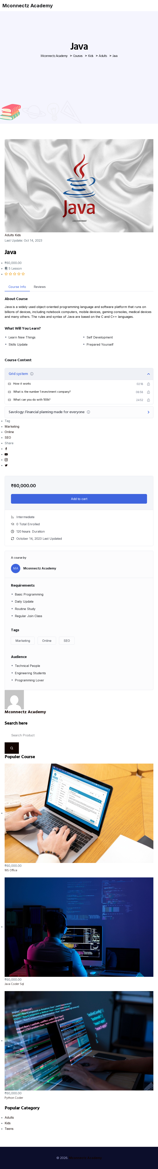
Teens (9, 1129)
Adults (9, 235)
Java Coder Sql (14, 984)
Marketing (12, 426)
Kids (18, 235)
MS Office (11, 870)
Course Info (17, 287)
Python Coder (14, 1097)
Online (9, 432)
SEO (8, 437)
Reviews (40, 287)
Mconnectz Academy (27, 5)
